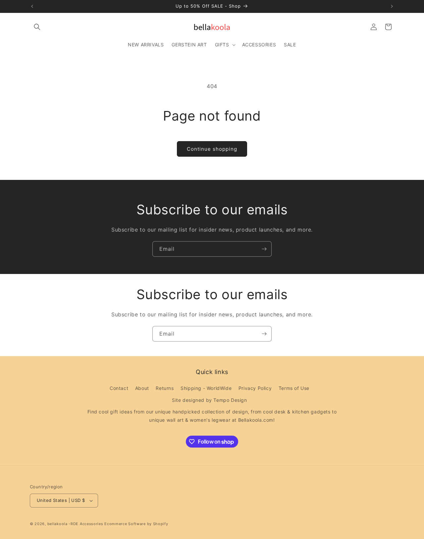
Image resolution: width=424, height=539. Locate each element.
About (142, 388)
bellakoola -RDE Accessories (75, 523)
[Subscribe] (264, 249)
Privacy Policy (255, 388)
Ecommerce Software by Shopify (136, 523)
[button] (37, 27)
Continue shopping (212, 149)
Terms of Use (294, 388)
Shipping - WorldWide (206, 388)
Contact (119, 388)
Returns (165, 388)
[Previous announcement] (32, 6)
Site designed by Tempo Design (209, 400)
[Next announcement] (392, 6)
